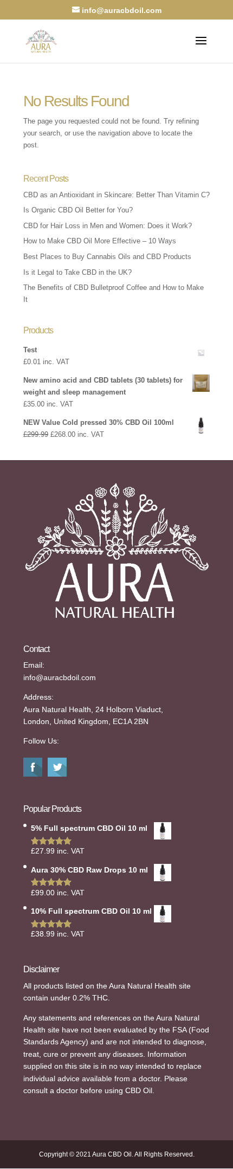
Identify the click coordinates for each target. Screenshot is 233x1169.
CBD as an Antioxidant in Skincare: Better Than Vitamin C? (116, 195)
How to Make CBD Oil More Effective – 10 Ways (99, 241)
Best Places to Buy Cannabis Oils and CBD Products (107, 257)
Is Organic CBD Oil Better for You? (78, 210)
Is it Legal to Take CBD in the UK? (77, 272)
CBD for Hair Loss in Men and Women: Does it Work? (107, 226)
